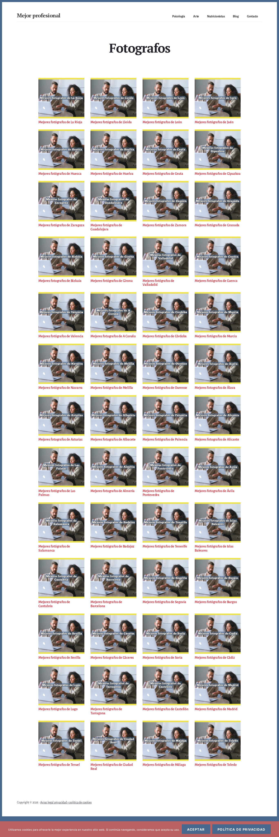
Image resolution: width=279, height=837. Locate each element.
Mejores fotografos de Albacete (113, 439)
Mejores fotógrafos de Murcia (216, 336)
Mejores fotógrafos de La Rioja (60, 122)
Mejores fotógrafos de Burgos (216, 602)
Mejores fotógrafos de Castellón (166, 709)
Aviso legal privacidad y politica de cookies (66, 802)
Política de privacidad (242, 829)
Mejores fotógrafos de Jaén (214, 122)
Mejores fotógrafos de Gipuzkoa (218, 174)
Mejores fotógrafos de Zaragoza (61, 225)
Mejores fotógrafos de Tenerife (165, 546)
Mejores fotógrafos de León (162, 122)
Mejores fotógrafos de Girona (111, 281)
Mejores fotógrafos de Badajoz (112, 546)
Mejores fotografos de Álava (215, 388)
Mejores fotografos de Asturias (60, 439)
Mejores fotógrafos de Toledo (216, 765)
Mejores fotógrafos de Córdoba (165, 336)
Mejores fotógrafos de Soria (162, 658)
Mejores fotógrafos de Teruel (59, 765)
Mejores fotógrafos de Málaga (164, 765)
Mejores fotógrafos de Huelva (111, 174)
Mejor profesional (38, 15)
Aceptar (196, 829)
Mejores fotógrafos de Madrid (216, 709)
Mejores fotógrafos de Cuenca (216, 281)
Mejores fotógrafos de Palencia (165, 439)
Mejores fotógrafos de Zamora (164, 225)
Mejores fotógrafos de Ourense (165, 388)
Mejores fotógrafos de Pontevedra (158, 493)
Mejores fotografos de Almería (112, 491)
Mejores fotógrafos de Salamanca (54, 548)
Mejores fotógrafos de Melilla (111, 388)
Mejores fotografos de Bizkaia (59, 281)
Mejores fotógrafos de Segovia (164, 602)
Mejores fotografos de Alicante (217, 439)
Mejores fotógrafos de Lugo (58, 709)
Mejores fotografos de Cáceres (112, 658)
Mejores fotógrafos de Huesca (59, 174)
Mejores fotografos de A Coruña (113, 336)
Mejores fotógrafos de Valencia (60, 336)
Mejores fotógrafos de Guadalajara (106, 227)
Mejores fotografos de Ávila (214, 491)
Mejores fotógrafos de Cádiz (215, 658)
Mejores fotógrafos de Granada (217, 225)
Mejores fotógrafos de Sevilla (59, 658)
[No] (274, 829)
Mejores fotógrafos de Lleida (111, 122)
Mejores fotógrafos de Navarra (60, 388)
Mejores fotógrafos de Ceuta (163, 174)
